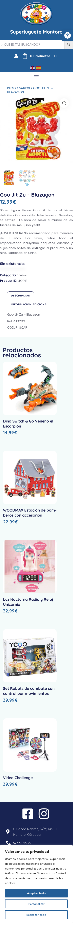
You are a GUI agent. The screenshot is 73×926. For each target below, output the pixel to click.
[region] (36, 884)
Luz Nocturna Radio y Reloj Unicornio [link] (28, 602)
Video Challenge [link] (18, 777)
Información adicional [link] (29, 304)
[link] (67, 35)
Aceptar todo (36, 893)
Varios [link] (24, 88)
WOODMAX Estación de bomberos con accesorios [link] (30, 513)
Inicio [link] (11, 88)
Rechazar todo (36, 915)
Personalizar (36, 904)
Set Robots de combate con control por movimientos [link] (29, 691)
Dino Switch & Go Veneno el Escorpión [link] (28, 424)
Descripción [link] (20, 295)
